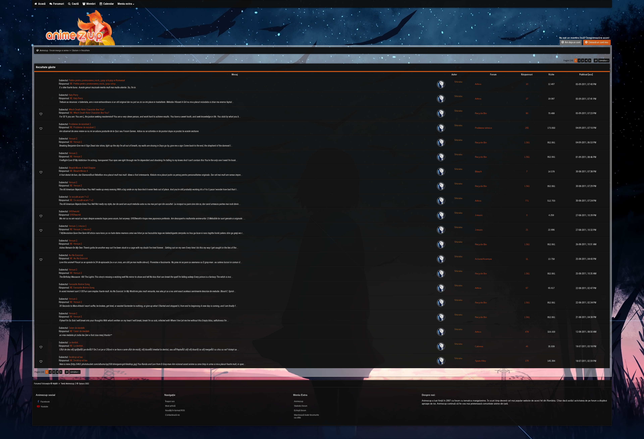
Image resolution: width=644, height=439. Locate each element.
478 (527, 332)
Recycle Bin (481, 113)
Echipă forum (300, 410)
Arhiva (478, 84)
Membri (90, 3)
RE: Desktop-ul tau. (79, 360)
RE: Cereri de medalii (79, 331)
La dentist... (74, 342)
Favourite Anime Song (79, 284)
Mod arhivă (170, 406)
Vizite (551, 74)
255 (527, 128)
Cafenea (479, 346)
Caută (75, 3)
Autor (454, 74)
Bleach (478, 171)
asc (590, 74)
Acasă (41, 3)
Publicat (583, 74)
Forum (493, 74)
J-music (479, 215)
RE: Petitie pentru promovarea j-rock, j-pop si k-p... (93, 83)
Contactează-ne (172, 415)
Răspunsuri (527, 74)
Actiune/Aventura (483, 259)
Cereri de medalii (77, 328)
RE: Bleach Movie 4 (79, 171)
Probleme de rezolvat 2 (80, 124)
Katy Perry (73, 95)
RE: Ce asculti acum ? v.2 (81, 200)
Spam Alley (480, 361)
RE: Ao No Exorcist (79, 258)
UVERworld (74, 211)
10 (596, 60)
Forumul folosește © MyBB (46, 383)
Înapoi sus (170, 401)
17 (527, 98)
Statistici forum (300, 406)
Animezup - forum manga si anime (54, 50)
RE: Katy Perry (76, 98)
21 (527, 230)
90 (527, 113)
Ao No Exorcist (76, 255)
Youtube (44, 406)
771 (527, 201)
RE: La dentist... (77, 346)
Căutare (75, 50)
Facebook (45, 402)
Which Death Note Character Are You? (86, 109)
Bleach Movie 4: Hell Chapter (82, 167)
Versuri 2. (73, 138)
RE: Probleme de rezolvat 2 (82, 127)
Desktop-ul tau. (76, 357)
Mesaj (235, 74)
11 (527, 259)
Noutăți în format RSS (175, 410)
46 (527, 346)
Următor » (603, 60)
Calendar (108, 3)
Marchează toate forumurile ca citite (306, 416)
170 (527, 361)
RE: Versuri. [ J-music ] (80, 229)
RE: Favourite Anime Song (82, 287)
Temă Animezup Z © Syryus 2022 (75, 383)
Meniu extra (125, 3)
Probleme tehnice (483, 128)
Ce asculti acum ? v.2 (79, 197)
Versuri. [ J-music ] (77, 226)
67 (527, 288)
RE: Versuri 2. (76, 142)
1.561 (527, 142)
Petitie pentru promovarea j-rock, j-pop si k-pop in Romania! (97, 80)
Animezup (298, 401)
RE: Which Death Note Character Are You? (89, 112)
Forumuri (58, 3)
